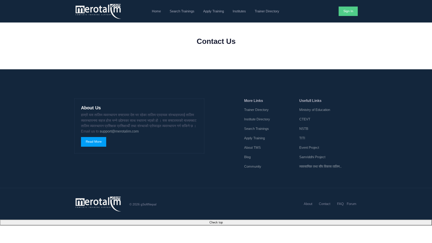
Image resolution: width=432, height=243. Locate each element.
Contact (324, 204)
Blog (247, 157)
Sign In (348, 11)
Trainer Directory (267, 11)
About (308, 204)
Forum (351, 204)
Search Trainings (182, 11)
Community (252, 166)
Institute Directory (257, 119)
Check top (216, 222)
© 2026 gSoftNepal (142, 204)
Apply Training (213, 11)
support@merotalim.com (119, 131)
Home (156, 11)
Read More (94, 141)
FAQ (340, 204)
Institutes (239, 11)
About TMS (252, 147)
